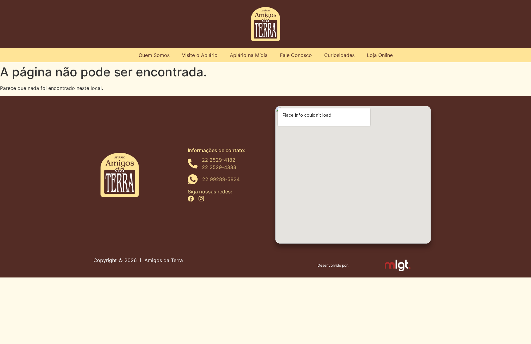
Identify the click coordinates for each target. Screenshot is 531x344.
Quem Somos (154, 55)
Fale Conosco (296, 55)
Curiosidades (339, 55)
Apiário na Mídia (249, 55)
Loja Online (380, 55)
